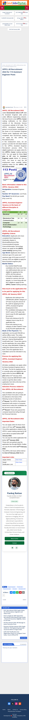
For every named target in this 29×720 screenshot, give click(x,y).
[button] (27, 8)
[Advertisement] (14, 46)
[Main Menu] (2, 8)
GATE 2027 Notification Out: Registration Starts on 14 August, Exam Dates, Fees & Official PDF (15, 633)
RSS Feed (14, 714)
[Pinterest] (20, 592)
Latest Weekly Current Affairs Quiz (7, 24)
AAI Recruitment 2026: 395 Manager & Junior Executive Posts (14, 623)
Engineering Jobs (11, 587)
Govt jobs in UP (9, 65)
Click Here (19, 459)
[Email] (23, 592)
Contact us (15, 709)
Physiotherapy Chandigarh (14, 711)
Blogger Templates (17, 715)
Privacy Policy (23, 709)
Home (3, 65)
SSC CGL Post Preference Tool (21, 24)
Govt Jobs (15, 589)
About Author (14, 538)
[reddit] (20, 703)
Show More (23, 638)
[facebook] (9, 703)
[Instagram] (16, 547)
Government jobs (7, 589)
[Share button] (3, 595)
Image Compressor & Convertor (7, 13)
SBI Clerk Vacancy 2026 (14, 29)
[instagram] (16, 703)
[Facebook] (12, 547)
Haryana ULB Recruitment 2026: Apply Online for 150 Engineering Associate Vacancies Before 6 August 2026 (14, 628)
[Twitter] (14, 592)
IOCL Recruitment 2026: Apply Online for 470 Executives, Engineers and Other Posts (14, 612)
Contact (14, 543)
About (9, 709)
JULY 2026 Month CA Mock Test (22, 13)
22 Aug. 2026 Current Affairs (21, 18)
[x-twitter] (12, 703)
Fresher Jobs (19, 587)
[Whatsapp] (17, 592)
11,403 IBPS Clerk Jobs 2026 (7, 18)
